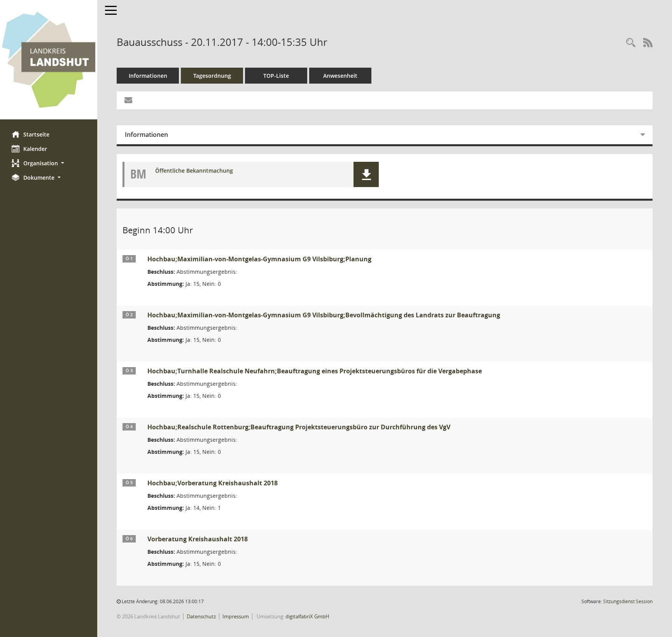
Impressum (235, 616)
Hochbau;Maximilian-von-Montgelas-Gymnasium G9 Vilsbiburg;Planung (259, 259)
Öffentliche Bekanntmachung (194, 171)
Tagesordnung (212, 75)
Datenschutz (201, 616)
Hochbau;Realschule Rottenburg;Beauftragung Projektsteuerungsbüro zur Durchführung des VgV (298, 427)
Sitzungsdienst (628, 601)
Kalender (35, 148)
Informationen (148, 75)
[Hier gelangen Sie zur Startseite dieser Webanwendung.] (48, 60)
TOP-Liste (276, 75)
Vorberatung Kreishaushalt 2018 (197, 539)
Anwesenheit (340, 75)
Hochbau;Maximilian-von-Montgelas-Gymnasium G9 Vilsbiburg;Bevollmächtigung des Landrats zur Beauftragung (323, 315)
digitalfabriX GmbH (307, 616)
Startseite (36, 134)
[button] (48, 163)
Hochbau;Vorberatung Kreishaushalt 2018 (212, 483)
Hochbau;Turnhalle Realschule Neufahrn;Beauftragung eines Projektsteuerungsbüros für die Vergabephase (314, 371)
